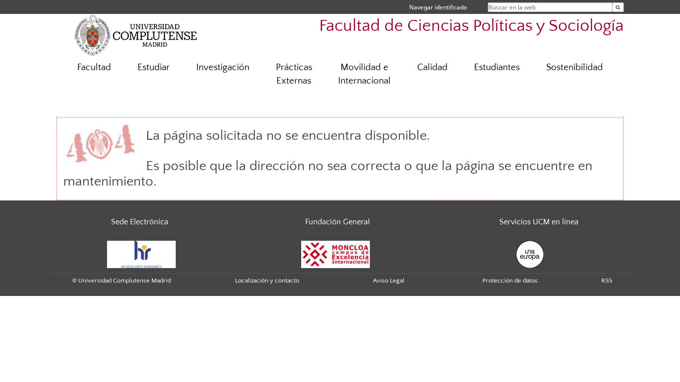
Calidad (432, 67)
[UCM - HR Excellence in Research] (141, 253)
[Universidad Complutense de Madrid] (136, 34)
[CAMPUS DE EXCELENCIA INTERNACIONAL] (335, 253)
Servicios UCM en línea (538, 221)
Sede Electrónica (139, 221)
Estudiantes (497, 67)
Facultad (94, 67)
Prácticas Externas (294, 74)
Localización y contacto (267, 280)
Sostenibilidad (574, 67)
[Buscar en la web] (618, 7)
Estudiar (153, 67)
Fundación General (337, 221)
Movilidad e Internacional (364, 74)
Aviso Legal (388, 280)
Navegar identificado (438, 7)
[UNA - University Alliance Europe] (530, 253)
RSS (606, 280)
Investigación (222, 67)
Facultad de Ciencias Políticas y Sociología (471, 26)
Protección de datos (510, 280)
